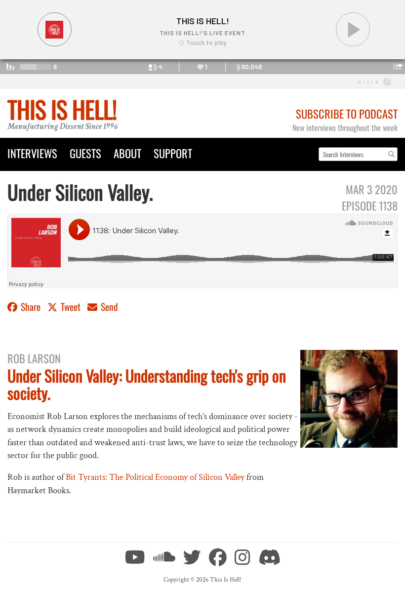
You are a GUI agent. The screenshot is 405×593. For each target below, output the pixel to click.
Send (108, 306)
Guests (85, 153)
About (127, 153)
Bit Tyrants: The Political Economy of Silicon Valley (155, 477)
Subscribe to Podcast (347, 113)
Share (30, 306)
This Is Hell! (62, 109)
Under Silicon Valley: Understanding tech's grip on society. (146, 384)
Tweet (70, 306)
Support (173, 153)
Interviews (32, 153)
